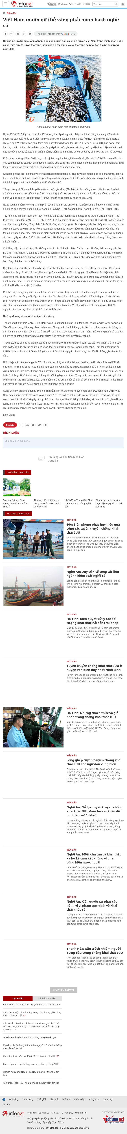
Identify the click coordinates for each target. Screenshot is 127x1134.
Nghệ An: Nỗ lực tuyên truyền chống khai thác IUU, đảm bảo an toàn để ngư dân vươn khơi (95, 811)
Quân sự (107, 1099)
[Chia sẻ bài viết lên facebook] (5, 33)
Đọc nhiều (18, 998)
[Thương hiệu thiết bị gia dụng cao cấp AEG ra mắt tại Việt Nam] (48, 487)
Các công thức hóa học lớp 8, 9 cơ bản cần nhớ (27, 1056)
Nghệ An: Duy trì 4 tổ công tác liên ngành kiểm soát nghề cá (93, 574)
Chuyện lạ (94, 1099)
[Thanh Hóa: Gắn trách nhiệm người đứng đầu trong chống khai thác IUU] (33, 963)
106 (57, 1056)
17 (23, 1015)
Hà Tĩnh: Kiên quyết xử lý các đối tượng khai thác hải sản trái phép (92, 621)
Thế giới (41, 1099)
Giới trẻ (66, 1099)
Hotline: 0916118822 (81, 4)
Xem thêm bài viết (63, 990)
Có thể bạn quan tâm (18, 472)
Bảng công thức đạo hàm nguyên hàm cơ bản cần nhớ (31, 1004)
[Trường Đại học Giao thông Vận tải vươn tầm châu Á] (17, 487)
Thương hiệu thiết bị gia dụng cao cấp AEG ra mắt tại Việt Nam (47, 503)
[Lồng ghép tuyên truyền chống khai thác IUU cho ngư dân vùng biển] (33, 775)
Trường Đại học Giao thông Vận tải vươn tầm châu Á (15, 503)
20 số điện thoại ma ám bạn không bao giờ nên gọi (29, 1037)
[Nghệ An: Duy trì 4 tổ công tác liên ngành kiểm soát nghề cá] (33, 586)
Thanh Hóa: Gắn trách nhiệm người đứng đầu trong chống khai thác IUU (95, 951)
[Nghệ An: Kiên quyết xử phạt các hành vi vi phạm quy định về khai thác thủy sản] (33, 916)
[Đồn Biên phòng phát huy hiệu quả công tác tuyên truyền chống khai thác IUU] (33, 539)
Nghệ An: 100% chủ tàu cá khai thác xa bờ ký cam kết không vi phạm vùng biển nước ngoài (94, 858)
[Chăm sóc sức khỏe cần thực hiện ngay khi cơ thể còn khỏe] (109, 487)
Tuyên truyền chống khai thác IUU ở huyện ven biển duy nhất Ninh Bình (94, 668)
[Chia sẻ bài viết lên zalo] (11, 33)
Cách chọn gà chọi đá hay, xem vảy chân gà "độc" (29, 1064)
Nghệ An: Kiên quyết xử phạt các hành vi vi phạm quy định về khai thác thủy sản (92, 905)
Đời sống (13, 1099)
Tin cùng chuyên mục (18, 513)
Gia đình (54, 1099)
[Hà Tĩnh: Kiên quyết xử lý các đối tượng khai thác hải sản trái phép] (33, 633)
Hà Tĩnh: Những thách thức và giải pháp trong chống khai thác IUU (93, 715)
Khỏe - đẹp (79, 1099)
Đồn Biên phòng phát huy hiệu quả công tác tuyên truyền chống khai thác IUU (93, 528)
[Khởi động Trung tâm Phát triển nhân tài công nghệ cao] (79, 487)
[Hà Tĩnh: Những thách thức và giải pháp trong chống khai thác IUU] (33, 727)
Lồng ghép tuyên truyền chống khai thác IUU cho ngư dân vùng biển (94, 762)
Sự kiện (6, 1104)
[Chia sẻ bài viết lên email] (17, 33)
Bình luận (10, 425)
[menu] (5, 4)
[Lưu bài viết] (30, 33)
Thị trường (27, 1099)
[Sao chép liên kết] (24, 33)
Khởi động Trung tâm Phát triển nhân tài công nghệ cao (79, 503)
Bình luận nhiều (47, 998)
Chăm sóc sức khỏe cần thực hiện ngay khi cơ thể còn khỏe (109, 503)
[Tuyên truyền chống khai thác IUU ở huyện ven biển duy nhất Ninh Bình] (33, 680)
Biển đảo (11, 13)
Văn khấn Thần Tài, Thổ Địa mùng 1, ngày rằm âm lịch (31, 1082)
